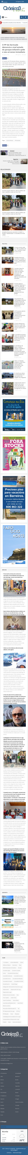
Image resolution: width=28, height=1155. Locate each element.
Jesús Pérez (16, 1000)
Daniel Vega (14, 984)
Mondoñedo (3, 1092)
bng (20, 965)
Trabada (2, 1112)
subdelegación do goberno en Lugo (11, 1016)
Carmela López (6, 970)
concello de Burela (7, 976)
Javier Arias (13, 997)
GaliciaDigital (14, 1150)
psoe (12, 1014)
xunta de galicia (17, 1022)
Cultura (2, 1086)
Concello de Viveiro (7, 981)
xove (9, 1022)
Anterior (12, 151)
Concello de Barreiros (13, 973)
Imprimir (19, 54)
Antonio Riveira (10, 140)
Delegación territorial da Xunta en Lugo (12, 986)
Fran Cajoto (6, 997)
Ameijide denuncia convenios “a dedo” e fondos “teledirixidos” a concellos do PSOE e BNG (13, 233)
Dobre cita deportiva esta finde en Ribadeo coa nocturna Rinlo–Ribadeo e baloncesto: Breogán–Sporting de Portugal (20, 899)
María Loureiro (6, 1005)
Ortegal (17, 1099)
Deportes (17, 1086)
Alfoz (2, 1076)
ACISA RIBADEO (14, 962)
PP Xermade (17, 140)
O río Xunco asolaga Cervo (7, 1063)
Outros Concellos (19, 1102)
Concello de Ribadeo (17, 978)
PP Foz (18, 1011)
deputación (6, 989)
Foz (17, 995)
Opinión (2, 1099)
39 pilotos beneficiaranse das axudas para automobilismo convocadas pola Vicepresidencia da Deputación (19, 946)
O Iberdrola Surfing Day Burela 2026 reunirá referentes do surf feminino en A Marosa (20, 922)
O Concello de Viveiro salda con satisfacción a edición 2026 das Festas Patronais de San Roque (20, 337)
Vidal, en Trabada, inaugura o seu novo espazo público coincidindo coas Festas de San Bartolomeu (19, 364)
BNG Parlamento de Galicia (9, 967)
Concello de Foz (7, 978)
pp (18, 1008)
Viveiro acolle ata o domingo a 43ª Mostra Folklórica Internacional (11, 162)
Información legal (17, 1152)
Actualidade (18, 1073)
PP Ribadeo (5, 1014)
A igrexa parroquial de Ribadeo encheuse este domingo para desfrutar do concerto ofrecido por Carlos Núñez (13, 850)
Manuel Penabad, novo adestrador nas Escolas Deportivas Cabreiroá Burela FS (17, 154)
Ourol (2, 1102)
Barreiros (17, 1076)
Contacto (9, 1152)
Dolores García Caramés (9, 995)
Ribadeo (17, 1014)
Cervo (4, 973)
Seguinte (15, 159)
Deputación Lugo (7, 992)
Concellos (17, 1083)
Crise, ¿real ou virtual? (6, 1055)
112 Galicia (5, 962)
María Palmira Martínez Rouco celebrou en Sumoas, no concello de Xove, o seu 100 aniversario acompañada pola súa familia (14, 613)
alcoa (21, 962)
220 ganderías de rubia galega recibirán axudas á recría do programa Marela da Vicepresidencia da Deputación (20, 302)
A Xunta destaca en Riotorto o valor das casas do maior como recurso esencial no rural (20, 326)
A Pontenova (4, 1073)
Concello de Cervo (18, 976)
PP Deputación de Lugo (8, 1011)
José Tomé (20, 1003)
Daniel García (6, 984)
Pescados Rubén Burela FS (9, 1008)
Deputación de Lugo (16, 989)
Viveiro (4, 1022)
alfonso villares (6, 965)
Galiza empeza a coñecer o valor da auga (10, 1052)
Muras (16, 1092)
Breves (2, 1079)
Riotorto (17, 1108)
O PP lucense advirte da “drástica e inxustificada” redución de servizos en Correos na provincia (19, 314)
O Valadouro (3, 1095)
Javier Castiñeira (7, 1000)
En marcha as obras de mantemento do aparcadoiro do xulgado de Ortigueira (20, 375)
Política (2, 1105)
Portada (17, 1105)
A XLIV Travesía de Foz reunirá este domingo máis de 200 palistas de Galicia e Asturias (20, 910)
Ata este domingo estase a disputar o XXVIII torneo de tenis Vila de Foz (20, 933)
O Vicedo (17, 1095)
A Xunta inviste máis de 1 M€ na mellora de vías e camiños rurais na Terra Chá (13, 191)
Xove (2, 1115)
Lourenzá (17, 1089)
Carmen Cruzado (16, 970)
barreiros (15, 965)
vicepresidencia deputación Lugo (11, 1019)
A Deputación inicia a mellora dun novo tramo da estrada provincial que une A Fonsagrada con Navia (20, 385)
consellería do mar (18, 981)
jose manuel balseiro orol (9, 1003)
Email (24, 54)
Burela (19, 967)
